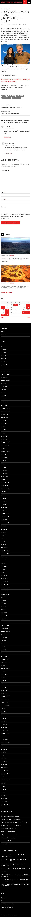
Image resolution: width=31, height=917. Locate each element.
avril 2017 (3, 684)
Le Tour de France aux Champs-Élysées (11, 825)
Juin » (28, 317)
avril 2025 (3, 396)
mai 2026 (3, 355)
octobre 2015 (4, 739)
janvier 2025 (4, 405)
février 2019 (4, 616)
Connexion (4, 897)
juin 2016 (3, 715)
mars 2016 (4, 724)
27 (24, 312)
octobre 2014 (4, 777)
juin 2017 (3, 677)
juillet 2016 (4, 712)
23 (7, 312)
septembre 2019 (5, 594)
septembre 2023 (5, 451)
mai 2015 (3, 755)
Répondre (8, 137)
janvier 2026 (4, 368)
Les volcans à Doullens (7, 841)
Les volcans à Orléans (6, 844)
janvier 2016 (4, 730)
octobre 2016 (4, 702)
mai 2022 (3, 498)
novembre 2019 (5, 588)
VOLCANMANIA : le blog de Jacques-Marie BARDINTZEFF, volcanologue (12, 2)
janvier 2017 (4, 693)
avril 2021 (3, 538)
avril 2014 (3, 792)
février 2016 (4, 727)
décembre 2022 (5, 479)
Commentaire (5, 170)
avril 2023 (3, 467)
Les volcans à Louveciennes (8, 838)
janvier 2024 (4, 439)
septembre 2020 (5, 560)
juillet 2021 (4, 529)
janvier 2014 (4, 801)
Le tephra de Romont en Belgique (9, 834)
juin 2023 (3, 461)
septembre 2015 (5, 743)
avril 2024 (3, 430)
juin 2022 (3, 495)
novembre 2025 (5, 374)
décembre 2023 (5, 442)
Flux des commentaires (7, 904)
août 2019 (3, 597)
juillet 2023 (4, 457)
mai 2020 (3, 572)
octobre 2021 (4, 519)
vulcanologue (16, 97)
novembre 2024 (5, 411)
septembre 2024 (5, 417)
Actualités (4, 328)
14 (28, 307)
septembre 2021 (5, 523)
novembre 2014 (5, 774)
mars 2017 (4, 687)
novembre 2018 (5, 625)
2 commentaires (21, 24)
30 (7, 315)
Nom (3, 192)
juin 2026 (3, 352)
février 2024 (4, 436)
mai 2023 (3, 464)
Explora (3, 871)
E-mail (3, 199)
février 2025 (4, 402)
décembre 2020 (5, 550)
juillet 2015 (4, 749)
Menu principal (29, 2)
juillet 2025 (4, 386)
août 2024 (3, 420)
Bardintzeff (11, 95)
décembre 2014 (5, 770)
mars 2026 (4, 361)
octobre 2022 (4, 485)
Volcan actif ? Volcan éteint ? (8, 831)
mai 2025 (3, 392)
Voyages (3, 335)
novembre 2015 (5, 736)
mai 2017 (3, 681)
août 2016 (3, 708)
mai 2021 (3, 535)
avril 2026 (3, 358)
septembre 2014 (5, 780)
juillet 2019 (4, 600)
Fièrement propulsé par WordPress (9, 915)
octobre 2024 (4, 414)
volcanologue (6, 97)
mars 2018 (4, 650)
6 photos (12, 255)
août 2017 (3, 671)
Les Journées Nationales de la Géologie (11, 106)
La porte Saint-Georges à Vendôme (10, 112)
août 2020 (3, 563)
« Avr (2, 317)
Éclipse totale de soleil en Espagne (10, 816)
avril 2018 (3, 647)
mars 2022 (4, 504)
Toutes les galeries (7, 292)
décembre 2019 (5, 585)
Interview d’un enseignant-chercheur (10, 819)
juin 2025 (3, 389)
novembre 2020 (5, 554)
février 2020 (4, 578)
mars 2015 (4, 761)
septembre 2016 (5, 705)
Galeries (8, 234)
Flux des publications (6, 901)
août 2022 (3, 492)
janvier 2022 (4, 510)
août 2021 (3, 526)
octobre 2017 (4, 665)
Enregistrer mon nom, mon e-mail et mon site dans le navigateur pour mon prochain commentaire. (15, 216)
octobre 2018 (4, 628)
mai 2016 (3, 718)
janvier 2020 (4, 581)
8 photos (12, 283)
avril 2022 (3, 501)
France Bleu (20, 95)
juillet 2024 (4, 423)
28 (28, 312)
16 (7, 310)
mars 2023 (4, 470)
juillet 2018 (4, 637)
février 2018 (4, 653)
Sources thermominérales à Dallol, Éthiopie (13, 286)
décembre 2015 (5, 733)
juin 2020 (3, 569)
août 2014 (3, 783)
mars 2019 (4, 612)
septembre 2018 (5, 631)
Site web (3, 207)
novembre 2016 (5, 699)
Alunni (4, 95)
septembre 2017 (5, 668)
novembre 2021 (5, 516)
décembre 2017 (5, 659)
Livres (2, 331)
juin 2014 (3, 786)
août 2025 (3, 383)
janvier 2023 (4, 476)
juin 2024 (3, 427)
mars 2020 (4, 575)
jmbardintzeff (12, 24)
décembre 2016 (5, 696)
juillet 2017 (4, 674)
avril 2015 (3, 758)
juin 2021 (3, 532)
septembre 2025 (5, 380)
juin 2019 (3, 603)
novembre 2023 (5, 445)
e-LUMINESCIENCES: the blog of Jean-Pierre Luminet (15, 868)
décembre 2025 (5, 371)
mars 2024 (4, 433)
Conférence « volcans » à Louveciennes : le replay (14, 822)
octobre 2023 (4, 448)
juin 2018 (3, 640)
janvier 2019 (4, 619)
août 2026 (3, 346)
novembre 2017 (5, 662)
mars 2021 (4, 541)
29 (3, 315)
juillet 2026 (4, 349)
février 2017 (4, 690)
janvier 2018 (4, 656)
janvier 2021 (4, 547)
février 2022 (4, 507)
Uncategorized (5, 9)
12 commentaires (21, 287)
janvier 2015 (4, 767)
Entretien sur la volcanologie (8, 828)
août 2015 (3, 746)
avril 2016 (3, 721)
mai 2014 (3, 789)
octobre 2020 (4, 557)
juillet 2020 (4, 566)
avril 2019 (3, 609)
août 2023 (3, 454)
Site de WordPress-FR (7, 907)
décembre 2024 (5, 408)
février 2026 (4, 365)
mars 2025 (4, 399)
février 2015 (4, 764)
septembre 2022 (5, 488)
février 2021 (4, 544)
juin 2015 (3, 752)
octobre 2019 (4, 591)
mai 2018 (3, 643)
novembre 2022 (5, 482)
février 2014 (4, 798)
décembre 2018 (5, 622)
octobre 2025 (4, 377)
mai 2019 (3, 606)
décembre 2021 (5, 513)
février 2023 (4, 473)
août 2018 (3, 634)
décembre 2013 (5, 805)
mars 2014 (4, 795)
